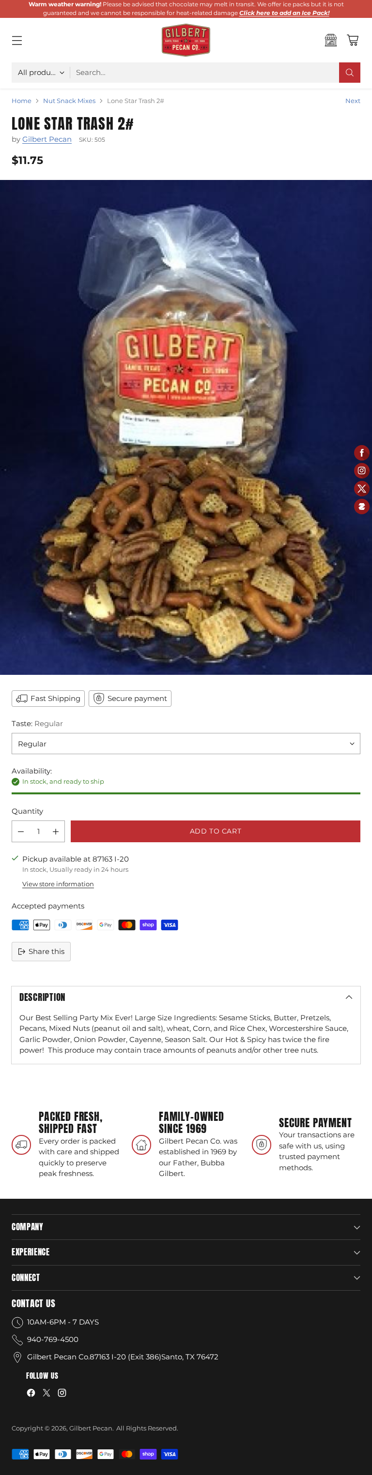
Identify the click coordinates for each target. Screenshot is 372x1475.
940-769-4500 (52, 1339)
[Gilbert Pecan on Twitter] (46, 1394)
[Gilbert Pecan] (186, 40)
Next (352, 100)
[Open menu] (17, 40)
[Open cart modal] (352, 40)
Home (21, 100)
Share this (46, 951)
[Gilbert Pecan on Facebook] (31, 1394)
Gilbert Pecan (47, 139)
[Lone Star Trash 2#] (186, 427)
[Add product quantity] (55, 831)
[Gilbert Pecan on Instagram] (62, 1394)
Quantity (27, 811)
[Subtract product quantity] (21, 831)
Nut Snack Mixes (69, 100)
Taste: (37, 723)
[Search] (349, 72)
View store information (58, 884)
